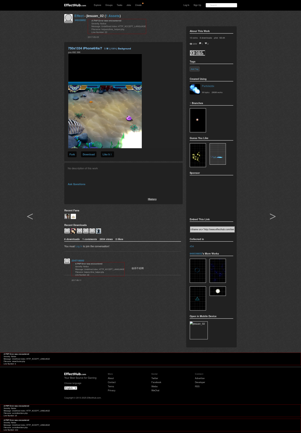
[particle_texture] (218, 154)
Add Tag (194, 69)
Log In (186, 5)
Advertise (199, 378)
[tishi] (198, 298)
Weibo (154, 386)
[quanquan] (198, 271)
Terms (111, 386)
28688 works (217, 92)
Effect (79, 15)
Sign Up (197, 5)
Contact (112, 382)
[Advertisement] (207, 195)
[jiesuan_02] (198, 120)
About (111, 378)
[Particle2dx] (195, 89)
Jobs (128, 5)
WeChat (155, 390)
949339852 (80, 20)
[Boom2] (198, 155)
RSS (197, 386)
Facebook (156, 382)
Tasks (119, 5)
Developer (200, 382)
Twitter (154, 378)
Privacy (111, 390)
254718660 (78, 260)
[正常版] (218, 271)
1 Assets (113, 15)
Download (89, 154)
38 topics (206, 92)
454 (192, 246)
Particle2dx (208, 86)
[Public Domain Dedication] (197, 55)
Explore (97, 5)
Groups (109, 5)
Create (138, 5)
